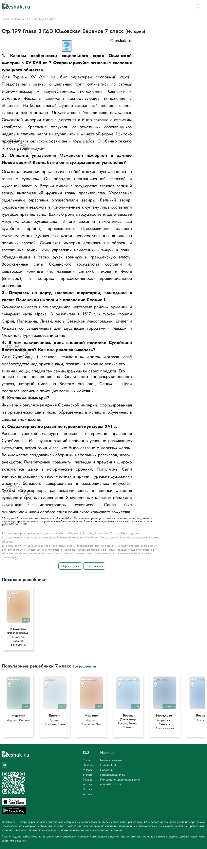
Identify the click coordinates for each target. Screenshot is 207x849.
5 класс (88, 789)
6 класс (88, 784)
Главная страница (111, 760)
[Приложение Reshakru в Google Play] (14, 813)
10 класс (88, 765)
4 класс (88, 794)
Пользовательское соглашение (120, 779)
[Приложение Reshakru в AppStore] (14, 804)
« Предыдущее (70, 566)
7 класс (87, 779)
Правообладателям (112, 775)
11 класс (88, 760)
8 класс (88, 775)
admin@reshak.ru (110, 784)
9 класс (88, 770)
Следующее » (94, 566)
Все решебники (84, 666)
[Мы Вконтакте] (4, 765)
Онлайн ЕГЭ (108, 765)
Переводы (106, 770)
